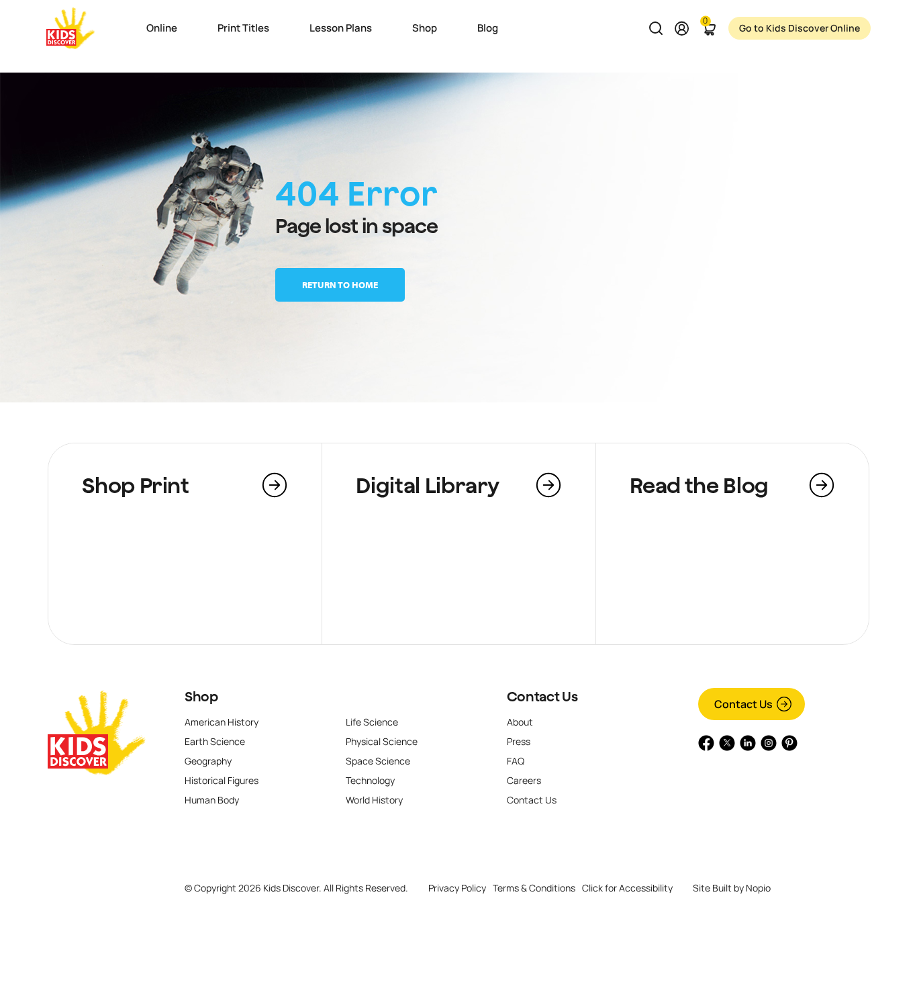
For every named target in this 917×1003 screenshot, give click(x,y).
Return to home (340, 285)
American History (221, 721)
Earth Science (215, 741)
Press (518, 741)
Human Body (212, 799)
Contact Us (542, 696)
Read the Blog (699, 485)
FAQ (515, 760)
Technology (370, 780)
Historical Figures (221, 780)
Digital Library (427, 485)
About (520, 721)
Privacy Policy (457, 887)
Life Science (372, 721)
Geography (208, 760)
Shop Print (135, 485)
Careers (524, 780)
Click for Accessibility (627, 888)
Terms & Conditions (534, 887)
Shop (201, 696)
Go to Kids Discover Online (799, 27)
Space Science (378, 760)
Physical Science (382, 741)
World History (374, 799)
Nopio (758, 887)
